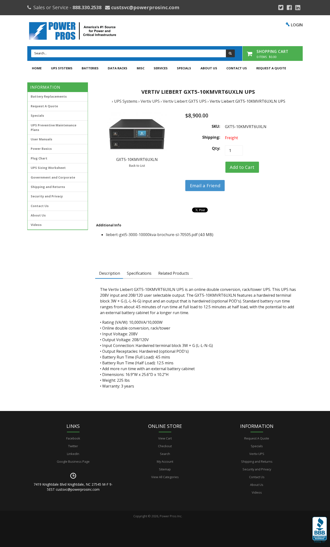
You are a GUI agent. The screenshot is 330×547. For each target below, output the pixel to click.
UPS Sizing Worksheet (48, 168)
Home (37, 68)
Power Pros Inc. (171, 516)
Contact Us (236, 68)
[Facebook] (289, 7)
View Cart (165, 438)
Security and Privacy (47, 196)
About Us (209, 68)
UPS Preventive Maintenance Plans (53, 127)
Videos (36, 225)
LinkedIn (73, 454)
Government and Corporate (53, 177)
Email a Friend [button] (205, 185)
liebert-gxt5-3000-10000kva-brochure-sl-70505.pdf (152, 234)
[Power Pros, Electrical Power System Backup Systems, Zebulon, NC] (319, 530)
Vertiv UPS (150, 101)
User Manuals (41, 139)
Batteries (90, 68)
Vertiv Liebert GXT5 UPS (185, 101)
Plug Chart (39, 158)
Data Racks (117, 68)
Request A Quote (271, 68)
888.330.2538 (86, 7)
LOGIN (297, 25)
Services (161, 68)
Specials (184, 68)
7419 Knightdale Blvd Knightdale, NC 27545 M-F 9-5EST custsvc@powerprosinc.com (73, 487)
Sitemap (165, 469)
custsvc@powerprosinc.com (144, 7)
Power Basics (41, 148)
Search (165, 454)
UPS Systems (61, 68)
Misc (140, 68)
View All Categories (165, 477)
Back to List (137, 165)
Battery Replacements (49, 96)
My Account (165, 461)
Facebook (73, 438)
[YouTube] (297, 7)
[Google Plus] (280, 7)
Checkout (165, 446)
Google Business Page (73, 461)
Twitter (73, 446)
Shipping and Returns (48, 187)
